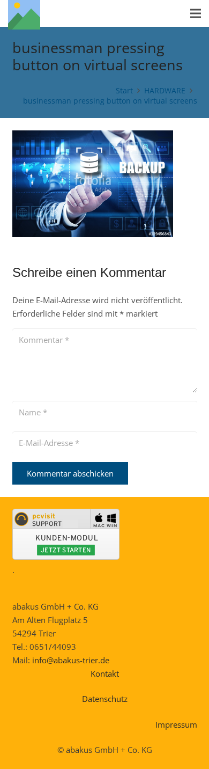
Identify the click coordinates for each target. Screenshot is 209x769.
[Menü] (195, 13)
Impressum (176, 724)
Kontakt (105, 673)
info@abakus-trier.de (70, 660)
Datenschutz (105, 698)
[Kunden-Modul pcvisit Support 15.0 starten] (66, 556)
